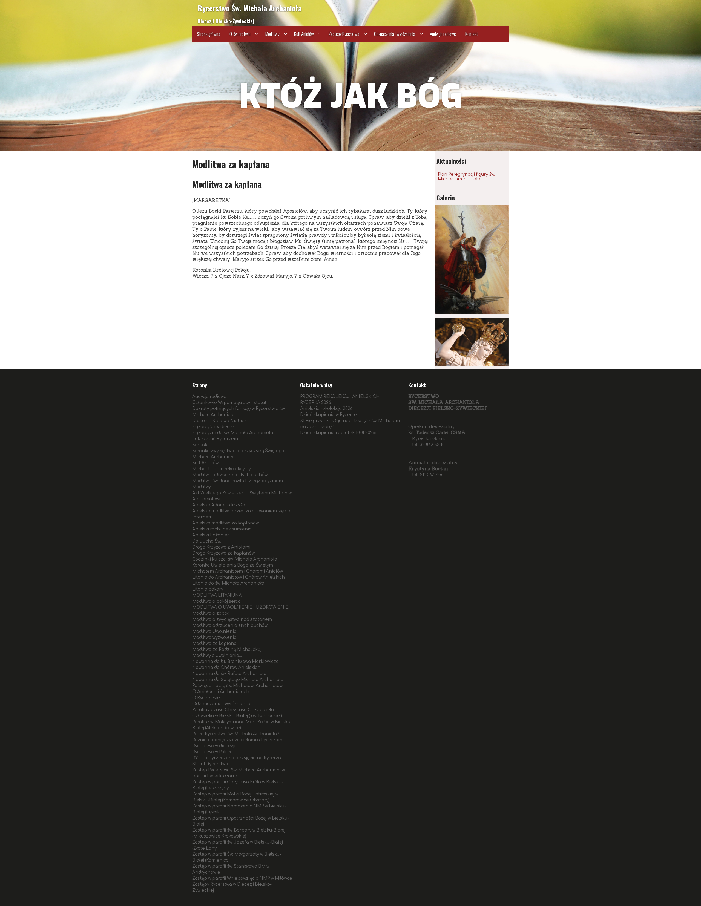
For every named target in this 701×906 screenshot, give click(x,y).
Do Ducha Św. (206, 541)
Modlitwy (272, 33)
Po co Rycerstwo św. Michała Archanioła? (235, 734)
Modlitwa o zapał (210, 613)
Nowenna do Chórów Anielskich (226, 667)
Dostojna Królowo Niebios (219, 421)
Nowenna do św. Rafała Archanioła (229, 673)
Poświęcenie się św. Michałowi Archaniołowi (238, 685)
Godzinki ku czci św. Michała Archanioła (234, 559)
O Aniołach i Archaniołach (220, 691)
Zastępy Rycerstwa (344, 33)
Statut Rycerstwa (210, 764)
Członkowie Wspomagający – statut (229, 402)
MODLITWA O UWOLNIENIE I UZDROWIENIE (240, 607)
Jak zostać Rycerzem (215, 439)
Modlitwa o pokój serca (216, 601)
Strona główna (208, 33)
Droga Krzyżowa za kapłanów (223, 553)
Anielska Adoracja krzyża (218, 505)
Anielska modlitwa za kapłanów (225, 523)
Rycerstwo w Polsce (212, 752)
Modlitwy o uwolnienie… (217, 655)
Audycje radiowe (443, 33)
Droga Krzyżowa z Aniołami (221, 547)
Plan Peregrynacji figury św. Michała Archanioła (466, 176)
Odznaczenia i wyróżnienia (394, 33)
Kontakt (471, 33)
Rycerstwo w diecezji (213, 746)
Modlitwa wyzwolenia (214, 637)
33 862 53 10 (432, 445)
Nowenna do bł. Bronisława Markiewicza (235, 661)
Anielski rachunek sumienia (222, 529)
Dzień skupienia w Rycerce (328, 414)
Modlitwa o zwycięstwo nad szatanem (232, 619)
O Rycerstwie (240, 33)
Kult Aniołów (304, 33)
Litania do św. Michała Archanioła (228, 583)
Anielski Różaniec (211, 535)
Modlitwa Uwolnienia (214, 631)
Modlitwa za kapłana (214, 643)
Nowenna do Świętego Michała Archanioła (237, 679)
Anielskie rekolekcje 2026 (326, 408)
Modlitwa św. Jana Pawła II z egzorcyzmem (237, 481)
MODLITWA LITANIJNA (217, 595)
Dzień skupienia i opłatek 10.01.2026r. (339, 433)
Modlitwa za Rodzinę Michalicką (226, 649)
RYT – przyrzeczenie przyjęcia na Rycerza (236, 758)
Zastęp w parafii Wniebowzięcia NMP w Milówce (242, 878)
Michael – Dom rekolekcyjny (221, 469)
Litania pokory (207, 589)
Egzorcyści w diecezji (214, 427)
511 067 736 (431, 475)
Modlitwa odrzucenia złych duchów (230, 475)
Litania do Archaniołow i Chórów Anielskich (238, 577)
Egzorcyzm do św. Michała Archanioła (232, 433)
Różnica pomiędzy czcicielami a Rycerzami (237, 740)
